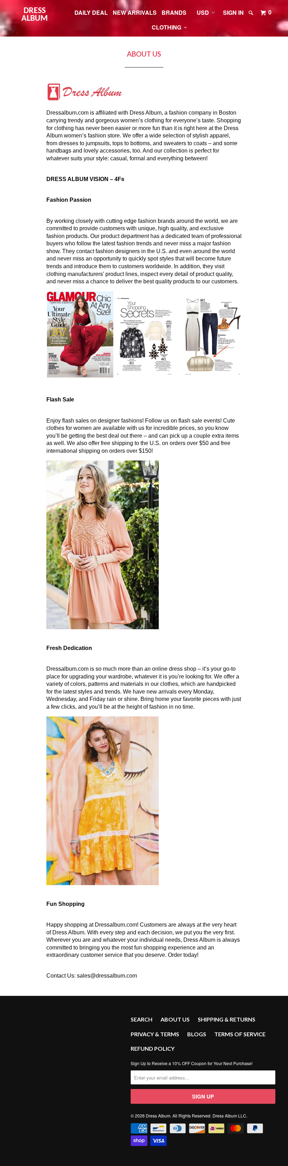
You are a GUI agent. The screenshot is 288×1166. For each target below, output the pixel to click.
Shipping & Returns (226, 1019)
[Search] (251, 12)
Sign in (233, 12)
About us (175, 1019)
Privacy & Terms (155, 1034)
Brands (174, 12)
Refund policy (153, 1048)
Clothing (168, 27)
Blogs (196, 1034)
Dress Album (34, 15)
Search (141, 1019)
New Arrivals (135, 12)
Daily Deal (91, 12)
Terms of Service (240, 1034)
